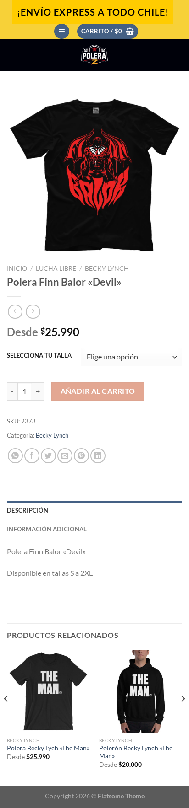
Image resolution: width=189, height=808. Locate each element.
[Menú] (61, 31)
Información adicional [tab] (47, 529)
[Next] (182, 717)
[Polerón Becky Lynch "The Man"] (140, 691)
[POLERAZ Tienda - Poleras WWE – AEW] (94, 55)
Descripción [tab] (27, 510)
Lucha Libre (56, 268)
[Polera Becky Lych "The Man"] (48, 691)
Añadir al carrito (98, 391)
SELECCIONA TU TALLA (39, 356)
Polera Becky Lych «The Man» (48, 748)
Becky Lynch (107, 268)
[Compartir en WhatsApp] (15, 455)
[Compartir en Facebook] (31, 455)
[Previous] (6, 717)
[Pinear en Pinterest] (81, 455)
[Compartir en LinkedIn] (98, 455)
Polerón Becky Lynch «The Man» (135, 752)
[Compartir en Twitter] (48, 455)
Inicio (17, 268)
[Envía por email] (64, 455)
